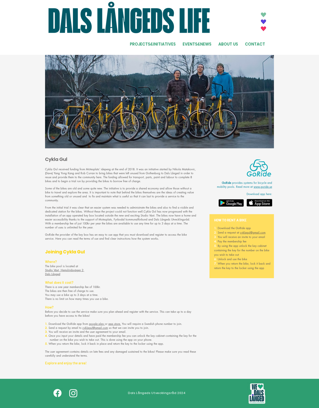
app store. (114, 324)
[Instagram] (73, 393)
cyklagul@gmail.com (95, 328)
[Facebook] (57, 393)
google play (97, 324)
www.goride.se (263, 187)
